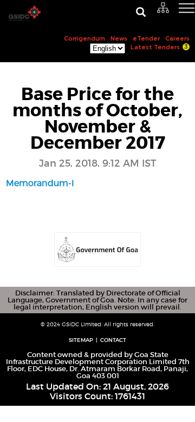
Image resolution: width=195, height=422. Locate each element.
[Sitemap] (163, 8)
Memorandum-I (40, 183)
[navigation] (173, 13)
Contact (113, 340)
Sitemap (81, 340)
